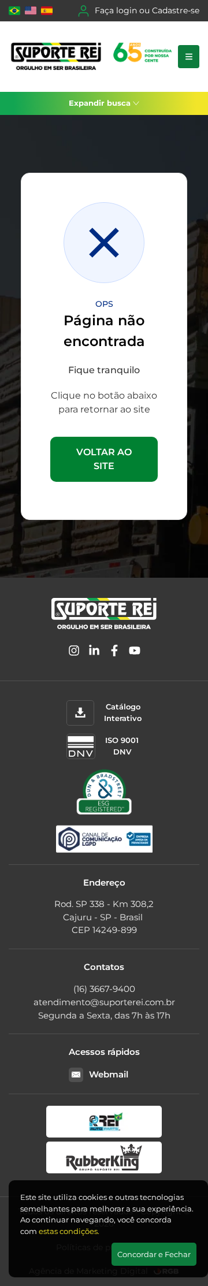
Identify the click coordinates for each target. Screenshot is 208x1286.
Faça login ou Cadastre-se (147, 10)
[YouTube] (134, 652)
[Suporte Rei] (93, 56)
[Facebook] (114, 652)
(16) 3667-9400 (104, 988)
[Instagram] (74, 652)
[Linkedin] (94, 652)
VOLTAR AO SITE (104, 459)
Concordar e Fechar (154, 1254)
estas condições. (69, 1231)
